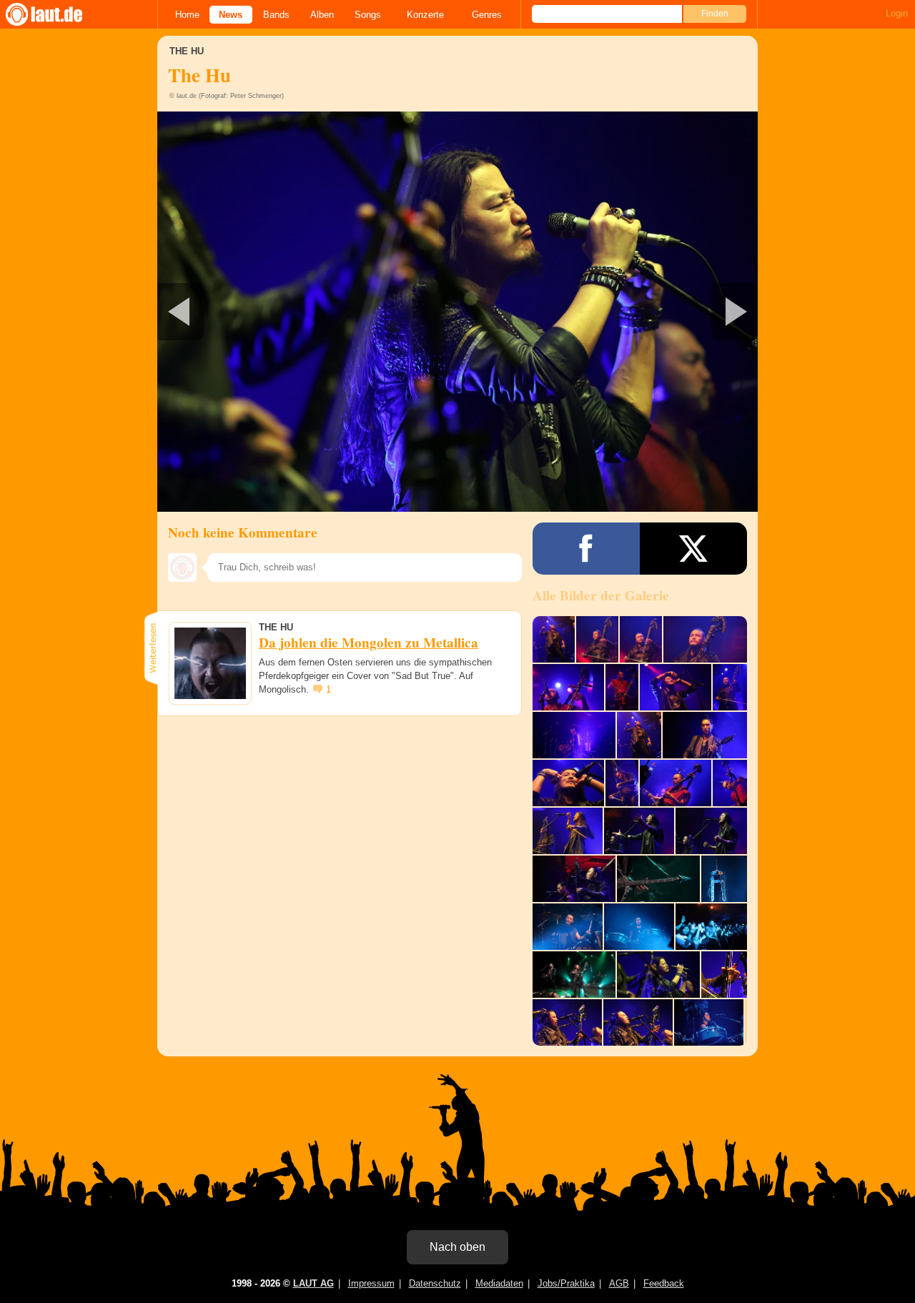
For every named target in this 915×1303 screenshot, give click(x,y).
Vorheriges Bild (256, 312)
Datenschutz (435, 1283)
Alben (322, 14)
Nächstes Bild (457, 312)
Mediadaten (499, 1283)
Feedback (663, 1283)
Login (897, 13)
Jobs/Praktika (566, 1283)
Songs (368, 14)
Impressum (371, 1283)
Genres (487, 14)
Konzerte (425, 14)
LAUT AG (313, 1283)
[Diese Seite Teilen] (586, 548)
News (230, 14)
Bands (276, 14)
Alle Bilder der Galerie (601, 595)
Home (187, 14)
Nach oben (457, 1247)
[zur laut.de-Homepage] (57, 14)
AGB (619, 1283)
